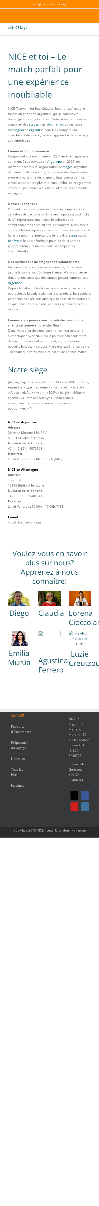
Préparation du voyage (19, 745)
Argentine (36, 130)
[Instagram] (85, 806)
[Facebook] (85, 795)
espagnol (17, 130)
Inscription (18, 785)
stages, (34, 124)
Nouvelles (18, 758)
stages (68, 167)
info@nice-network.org (49, 4)
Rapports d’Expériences (19, 729)
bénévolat (15, 240)
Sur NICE (17, 715)
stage (73, 235)
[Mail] (74, 795)
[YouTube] (74, 806)
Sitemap (80, 830)
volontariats (55, 124)
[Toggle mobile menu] (89, 31)
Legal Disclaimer (58, 830)
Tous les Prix (17, 772)
